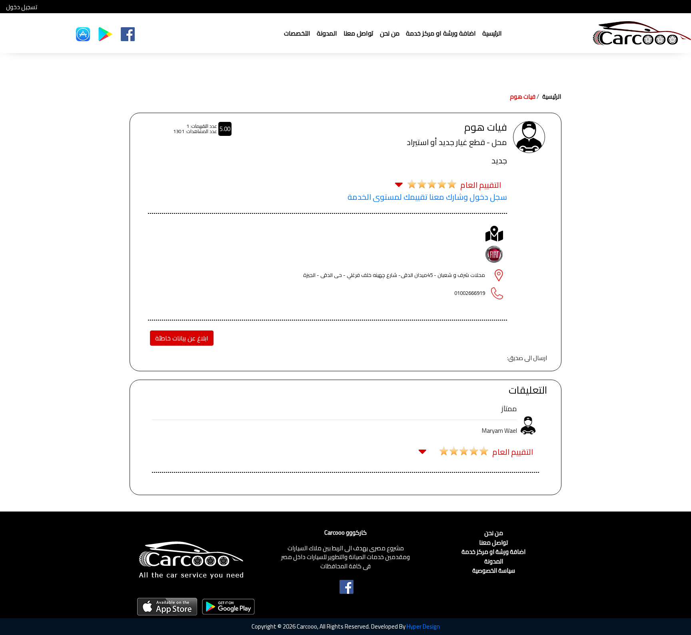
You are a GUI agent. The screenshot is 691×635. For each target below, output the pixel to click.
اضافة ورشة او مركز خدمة (441, 33)
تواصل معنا (358, 33)
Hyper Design (423, 626)
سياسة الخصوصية (493, 570)
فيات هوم (522, 96)
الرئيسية (492, 33)
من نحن (389, 33)
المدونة (327, 33)
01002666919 (469, 293)
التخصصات (297, 33)
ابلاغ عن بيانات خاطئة (181, 338)
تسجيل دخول (21, 7)
